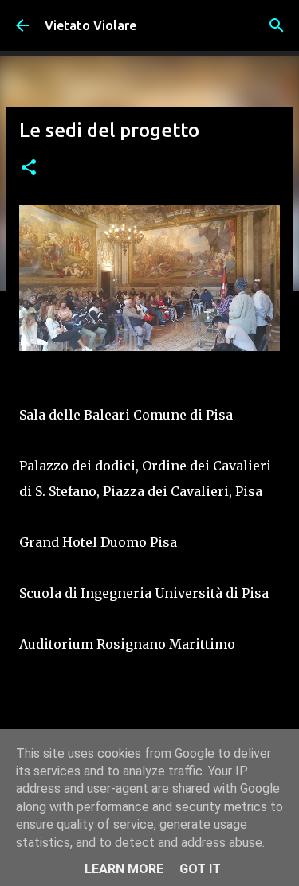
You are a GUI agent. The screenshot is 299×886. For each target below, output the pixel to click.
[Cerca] (276, 25)
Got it (200, 868)
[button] (28, 168)
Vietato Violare (90, 25)
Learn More (124, 868)
